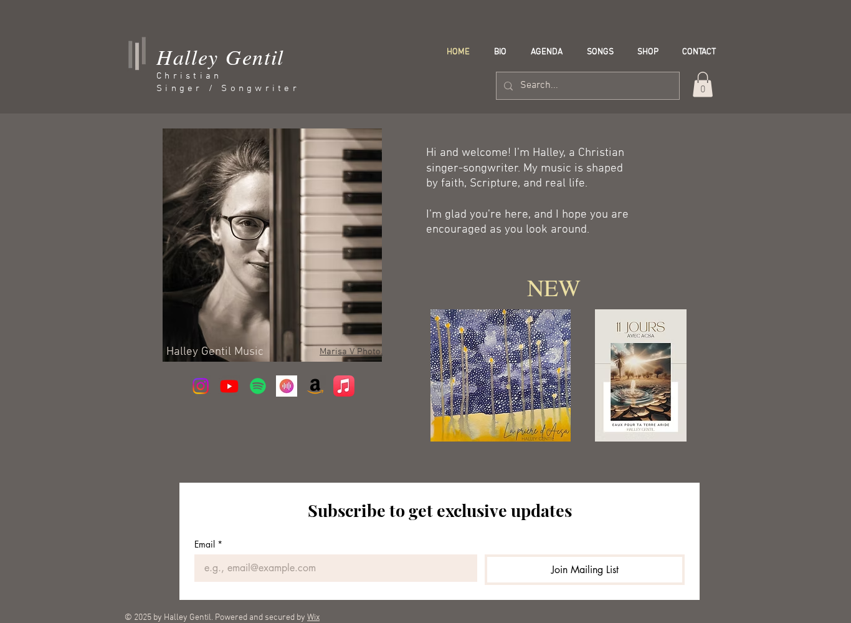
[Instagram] (200, 386)
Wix (313, 617)
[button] (702, 84)
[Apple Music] (343, 386)
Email (208, 544)
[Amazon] (315, 386)
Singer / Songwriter (228, 88)
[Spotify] (258, 386)
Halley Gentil (220, 56)
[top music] (286, 386)
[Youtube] (229, 386)
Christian (189, 76)
